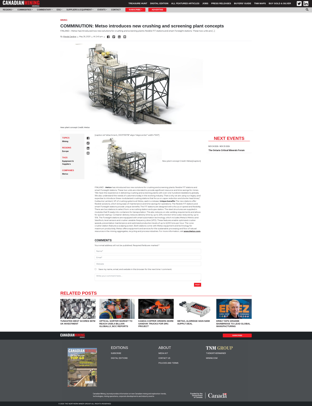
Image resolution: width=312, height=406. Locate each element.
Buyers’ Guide (242, 3)
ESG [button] (59, 10)
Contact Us (164, 358)
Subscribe (237, 335)
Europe (65, 151)
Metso (65, 174)
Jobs (205, 3)
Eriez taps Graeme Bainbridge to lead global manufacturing (233, 323)
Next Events (229, 138)
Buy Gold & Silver (280, 3)
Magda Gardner (69, 36)
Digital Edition (159, 3)
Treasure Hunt (137, 3)
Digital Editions (119, 358)
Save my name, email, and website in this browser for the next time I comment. (135, 269)
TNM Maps (260, 3)
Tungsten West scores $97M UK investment (77, 322)
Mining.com (211, 358)
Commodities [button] (24, 10)
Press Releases (221, 3)
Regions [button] (7, 10)
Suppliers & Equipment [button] (79, 10)
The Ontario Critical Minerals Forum (226, 150)
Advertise (157, 10)
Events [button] (102, 10)
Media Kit (163, 353)
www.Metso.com (192, 231)
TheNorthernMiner (216, 353)
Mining (63, 20)
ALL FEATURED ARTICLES (185, 3)
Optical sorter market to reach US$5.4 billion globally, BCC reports (115, 323)
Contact (116, 10)
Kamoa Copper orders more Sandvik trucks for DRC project (156, 323)
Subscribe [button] (135, 10)
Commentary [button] (44, 10)
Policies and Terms (168, 363)
